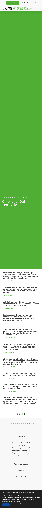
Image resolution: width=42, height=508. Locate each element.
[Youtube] (27, 3)
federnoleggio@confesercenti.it (21, 448)
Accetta (6, 505)
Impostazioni (16, 505)
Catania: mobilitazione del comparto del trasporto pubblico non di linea (19, 374)
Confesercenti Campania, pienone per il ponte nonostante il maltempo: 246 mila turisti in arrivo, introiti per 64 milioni (20, 290)
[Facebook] (23, 3)
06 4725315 (22, 445)
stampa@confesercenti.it (21, 455)
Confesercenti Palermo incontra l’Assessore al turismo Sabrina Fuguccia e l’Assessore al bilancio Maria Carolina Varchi (19, 317)
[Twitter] (25, 3)
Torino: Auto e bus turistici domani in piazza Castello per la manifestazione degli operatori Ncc (20, 386)
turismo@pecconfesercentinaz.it (21, 450)
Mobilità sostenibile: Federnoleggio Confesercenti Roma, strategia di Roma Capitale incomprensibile (21, 304)
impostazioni (16, 499)
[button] (35, 2)
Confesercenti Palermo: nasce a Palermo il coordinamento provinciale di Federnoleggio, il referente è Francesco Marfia (20, 332)
